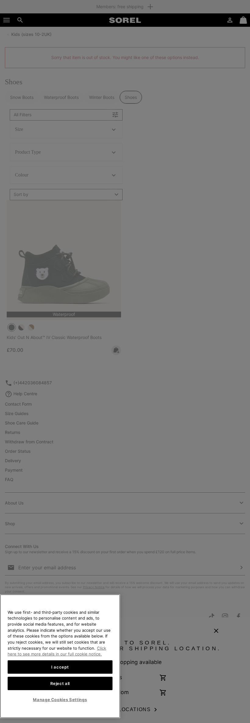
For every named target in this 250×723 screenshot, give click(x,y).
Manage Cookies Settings (60, 699)
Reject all (60, 683)
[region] (60, 656)
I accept (60, 667)
